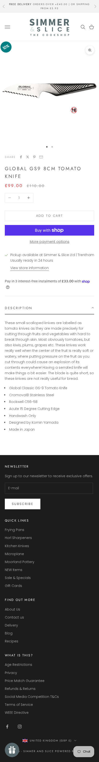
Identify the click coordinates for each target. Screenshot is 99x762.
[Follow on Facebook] (7, 726)
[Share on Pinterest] (34, 157)
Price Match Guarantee (24, 680)
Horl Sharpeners (18, 537)
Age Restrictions (18, 664)
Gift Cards (13, 585)
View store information (29, 267)
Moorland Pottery (19, 561)
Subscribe (22, 504)
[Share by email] (41, 157)
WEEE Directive (17, 712)
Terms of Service (19, 704)
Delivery (11, 625)
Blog (8, 633)
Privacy (11, 672)
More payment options (49, 241)
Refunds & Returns (20, 688)
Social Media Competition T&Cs (32, 696)
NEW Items (13, 569)
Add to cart (49, 215)
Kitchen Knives (17, 546)
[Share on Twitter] (28, 157)
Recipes (11, 641)
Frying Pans (14, 529)
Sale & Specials (18, 577)
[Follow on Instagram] (19, 726)
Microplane (14, 553)
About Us (12, 609)
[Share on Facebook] (21, 157)
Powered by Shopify (73, 751)
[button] (49, 308)
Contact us (14, 617)
